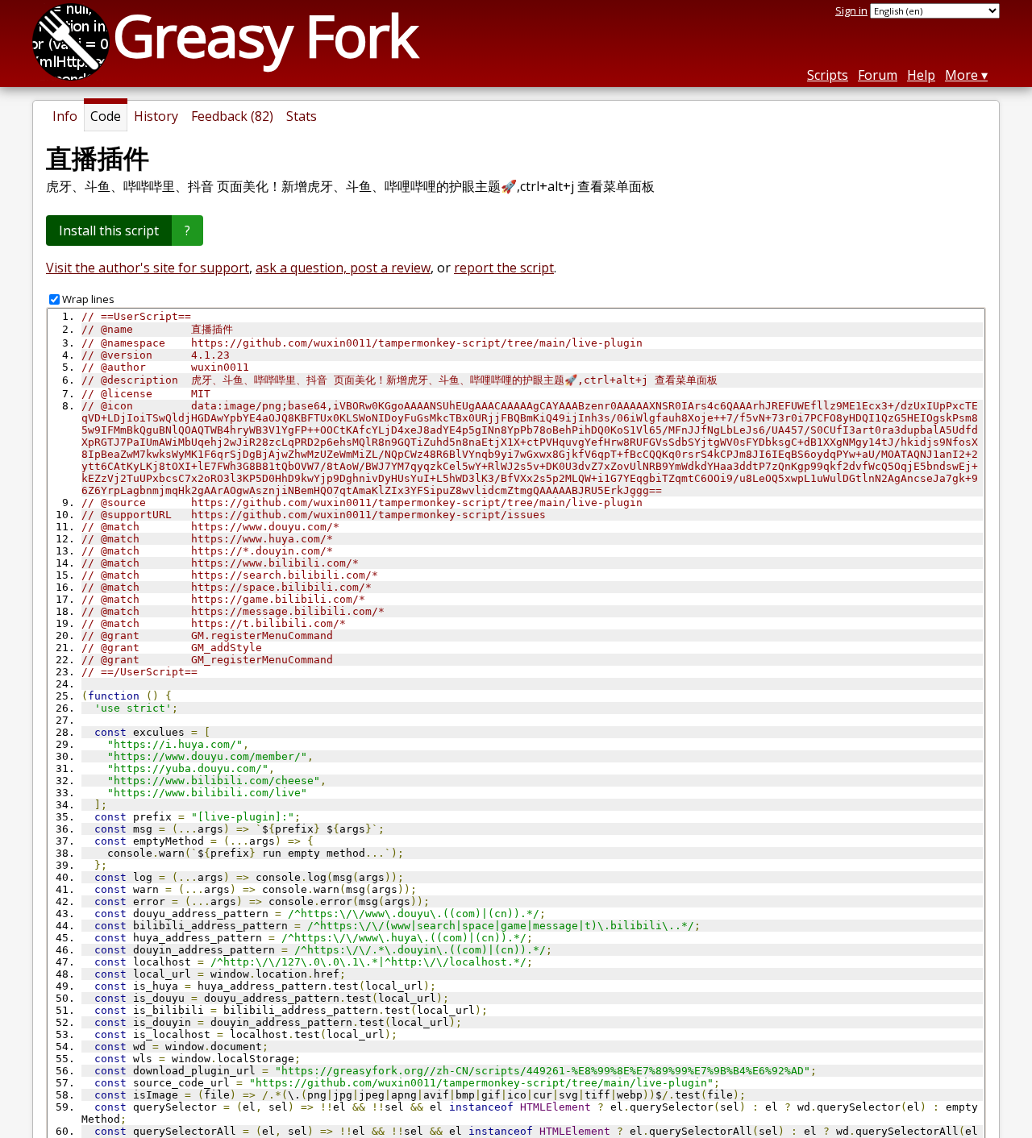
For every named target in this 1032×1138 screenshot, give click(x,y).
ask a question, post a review (343, 267)
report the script (504, 267)
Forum (877, 75)
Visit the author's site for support (147, 267)
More (961, 75)
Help (921, 75)
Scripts (827, 75)
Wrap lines (88, 299)
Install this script (109, 230)
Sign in (851, 10)
